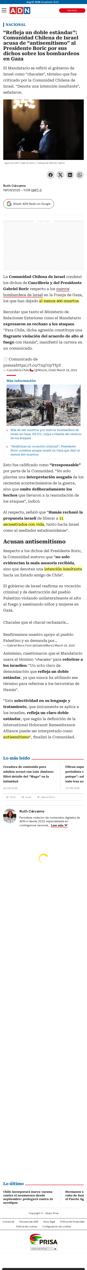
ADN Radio (20, 10)
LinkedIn (70, 175)
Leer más (57, 825)
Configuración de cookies (56, 1226)
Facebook (51, 175)
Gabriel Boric (48, 797)
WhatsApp (80, 175)
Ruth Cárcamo (14, 186)
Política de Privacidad (72, 1221)
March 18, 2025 (67, 370)
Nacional (16, 25)
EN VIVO (72, 10)
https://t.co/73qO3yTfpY (38, 365)
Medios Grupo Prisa (43, 1248)
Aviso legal (49, 1221)
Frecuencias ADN (28, 1221)
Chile (13, 797)
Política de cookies (26, 1226)
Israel (28, 797)
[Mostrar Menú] (4, 10)
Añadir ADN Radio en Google (32, 204)
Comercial (8, 1221)
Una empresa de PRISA (43, 1239)
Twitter (60, 175)
